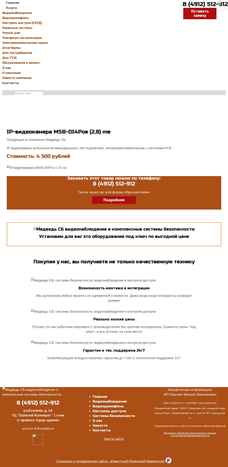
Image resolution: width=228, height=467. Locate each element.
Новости (100, 425)
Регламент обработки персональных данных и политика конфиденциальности (190, 434)
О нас (97, 421)
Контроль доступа (109, 411)
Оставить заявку (200, 13)
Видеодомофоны (108, 406)
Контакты (102, 430)
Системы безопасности (114, 416)
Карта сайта (114, 438)
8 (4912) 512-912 (205, 4)
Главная (100, 397)
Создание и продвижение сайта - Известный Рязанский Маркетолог (110, 461)
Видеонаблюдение (110, 401)
